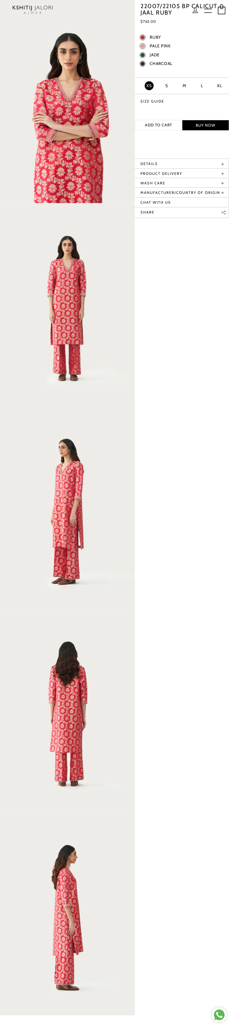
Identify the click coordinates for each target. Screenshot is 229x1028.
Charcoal (161, 63)
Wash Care (152, 183)
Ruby (155, 37)
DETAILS (149, 163)
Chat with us (155, 202)
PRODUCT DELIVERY (161, 173)
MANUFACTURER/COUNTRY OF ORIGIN (180, 192)
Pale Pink (160, 46)
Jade (154, 55)
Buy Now (205, 125)
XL (219, 85)
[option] (67, 101)
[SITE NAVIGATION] (208, 11)
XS (149, 85)
